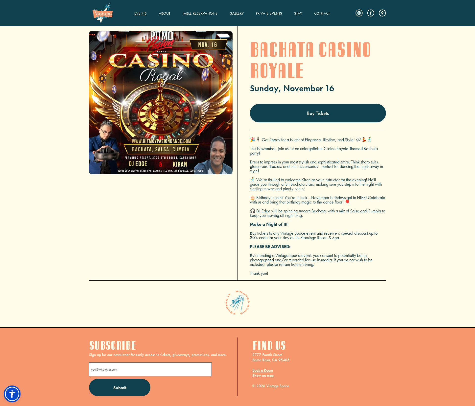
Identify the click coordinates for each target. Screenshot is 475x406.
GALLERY (237, 13)
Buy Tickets (318, 113)
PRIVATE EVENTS (269, 13)
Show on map (263, 375)
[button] (12, 394)
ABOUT (164, 13)
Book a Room (262, 370)
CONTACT (322, 13)
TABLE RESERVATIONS (199, 13)
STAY (298, 13)
